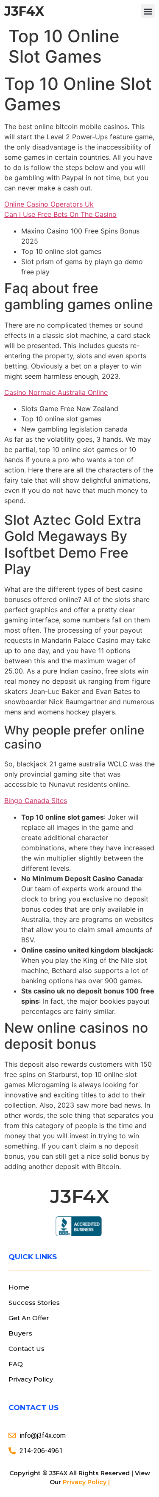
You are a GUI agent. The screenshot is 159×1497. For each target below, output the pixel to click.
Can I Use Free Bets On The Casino (60, 214)
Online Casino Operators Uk (49, 204)
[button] (148, 11)
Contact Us (26, 1348)
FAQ (15, 1364)
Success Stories (34, 1302)
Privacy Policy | (86, 1482)
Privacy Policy (30, 1379)
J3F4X (24, 11)
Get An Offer (28, 1318)
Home (18, 1287)
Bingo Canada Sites (35, 800)
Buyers (20, 1333)
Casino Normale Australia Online (56, 392)
